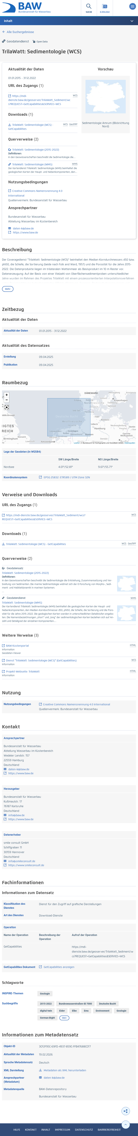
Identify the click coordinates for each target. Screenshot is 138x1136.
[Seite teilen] (126, 1111)
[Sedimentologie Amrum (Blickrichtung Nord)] (105, 96)
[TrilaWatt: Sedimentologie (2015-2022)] (126, 583)
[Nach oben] (126, 1125)
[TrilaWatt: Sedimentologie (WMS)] (126, 613)
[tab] (69, 21)
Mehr (7, 289)
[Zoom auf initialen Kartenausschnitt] (6, 407)
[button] (6, 394)
